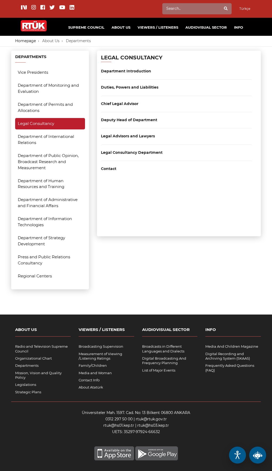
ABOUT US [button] (121, 27)
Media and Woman (95, 373)
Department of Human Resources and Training (41, 183)
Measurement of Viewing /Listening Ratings (100, 356)
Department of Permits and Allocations (45, 107)
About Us (51, 40)
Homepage (25, 40)
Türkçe (244, 9)
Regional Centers (35, 275)
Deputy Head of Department (129, 120)
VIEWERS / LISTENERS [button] (158, 27)
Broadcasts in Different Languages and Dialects (163, 348)
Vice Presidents (33, 72)
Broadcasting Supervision (101, 346)
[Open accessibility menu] (237, 455)
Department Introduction (126, 71)
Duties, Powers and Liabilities (129, 87)
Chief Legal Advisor (119, 104)
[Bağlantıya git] (33, 22)
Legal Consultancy (36, 123)
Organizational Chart (33, 358)
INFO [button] (238, 27)
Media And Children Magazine (231, 346)
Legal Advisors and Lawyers (128, 136)
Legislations (25, 384)
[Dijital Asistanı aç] (257, 455)
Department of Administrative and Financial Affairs (48, 202)
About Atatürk (91, 387)
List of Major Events (158, 370)
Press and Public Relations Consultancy (44, 259)
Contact (108, 169)
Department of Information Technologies (45, 221)
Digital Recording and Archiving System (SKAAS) (227, 356)
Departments (78, 40)
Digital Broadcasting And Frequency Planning (164, 360)
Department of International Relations (46, 139)
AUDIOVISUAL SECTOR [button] (206, 27)
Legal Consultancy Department (132, 153)
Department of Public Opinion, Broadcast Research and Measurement (48, 161)
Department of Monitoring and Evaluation (48, 88)
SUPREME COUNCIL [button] (86, 27)
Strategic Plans (28, 392)
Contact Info (89, 380)
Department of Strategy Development (41, 240)
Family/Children (93, 365)
